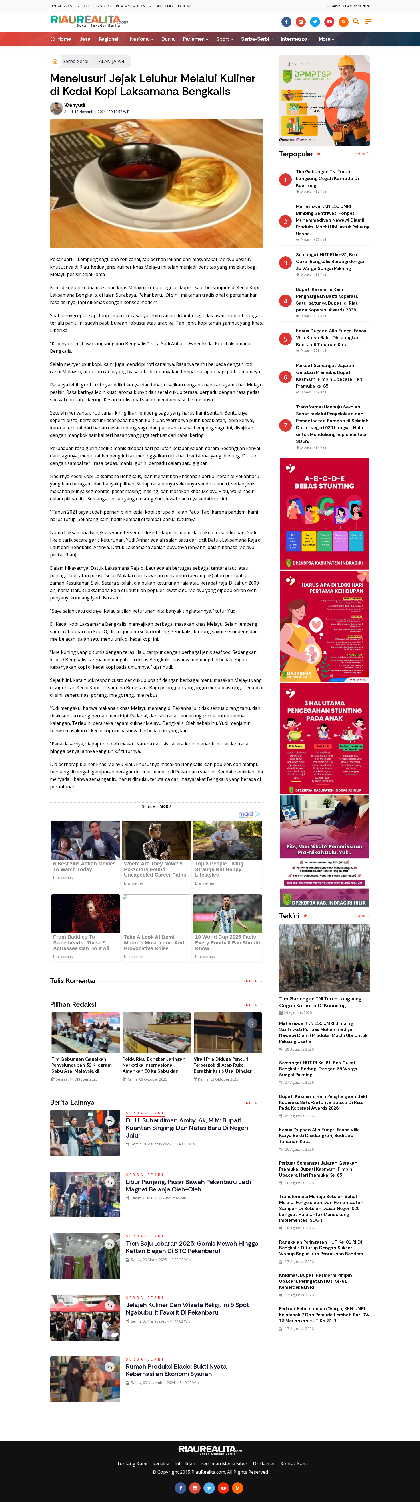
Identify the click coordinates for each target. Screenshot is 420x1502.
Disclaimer (165, 6)
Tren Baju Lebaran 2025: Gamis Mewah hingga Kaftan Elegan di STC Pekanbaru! (192, 1247)
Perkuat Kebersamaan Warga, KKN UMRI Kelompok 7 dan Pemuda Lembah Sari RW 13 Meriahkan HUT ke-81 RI (324, 1315)
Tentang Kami (61, 6)
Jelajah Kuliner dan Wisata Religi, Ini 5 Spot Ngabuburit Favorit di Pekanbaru (187, 1309)
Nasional (140, 38)
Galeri (6, 1436)
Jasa (85, 38)
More (325, 38)
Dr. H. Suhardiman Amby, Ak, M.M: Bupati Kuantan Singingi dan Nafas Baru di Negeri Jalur (187, 1128)
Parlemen (194, 38)
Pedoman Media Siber (133, 6)
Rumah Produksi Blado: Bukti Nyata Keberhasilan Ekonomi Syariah (176, 1370)
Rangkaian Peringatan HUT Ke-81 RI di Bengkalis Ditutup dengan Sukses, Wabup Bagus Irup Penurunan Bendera (321, 1248)
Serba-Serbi (255, 38)
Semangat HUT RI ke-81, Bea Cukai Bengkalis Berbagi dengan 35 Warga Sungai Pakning (318, 1069)
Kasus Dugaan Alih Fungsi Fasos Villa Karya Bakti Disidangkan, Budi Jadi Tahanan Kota (319, 1136)
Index (251, 981)
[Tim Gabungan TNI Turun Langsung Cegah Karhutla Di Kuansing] (324, 958)
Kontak (184, 6)
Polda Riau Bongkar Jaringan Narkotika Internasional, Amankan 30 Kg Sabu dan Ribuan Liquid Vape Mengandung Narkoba (154, 1071)
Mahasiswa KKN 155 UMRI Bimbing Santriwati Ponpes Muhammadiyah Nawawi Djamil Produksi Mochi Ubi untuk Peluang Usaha (323, 1032)
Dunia (168, 38)
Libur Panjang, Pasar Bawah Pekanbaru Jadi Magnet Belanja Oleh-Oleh (188, 1185)
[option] (85, 1049)
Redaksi (84, 6)
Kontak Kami (294, 1463)
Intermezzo (294, 38)
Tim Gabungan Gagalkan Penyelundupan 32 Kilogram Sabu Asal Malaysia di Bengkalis (81, 1068)
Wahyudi (74, 105)
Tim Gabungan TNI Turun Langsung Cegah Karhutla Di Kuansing (320, 1002)
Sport (222, 38)
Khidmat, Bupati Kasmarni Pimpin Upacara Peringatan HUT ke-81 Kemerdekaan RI (315, 1281)
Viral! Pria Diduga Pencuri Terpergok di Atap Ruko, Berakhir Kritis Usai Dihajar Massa (223, 1068)
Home (63, 38)
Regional (108, 38)
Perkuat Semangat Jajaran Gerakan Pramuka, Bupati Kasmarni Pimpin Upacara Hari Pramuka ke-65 (318, 1169)
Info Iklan (103, 6)
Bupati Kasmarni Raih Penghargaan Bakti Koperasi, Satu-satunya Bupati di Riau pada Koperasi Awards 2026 (324, 1102)
